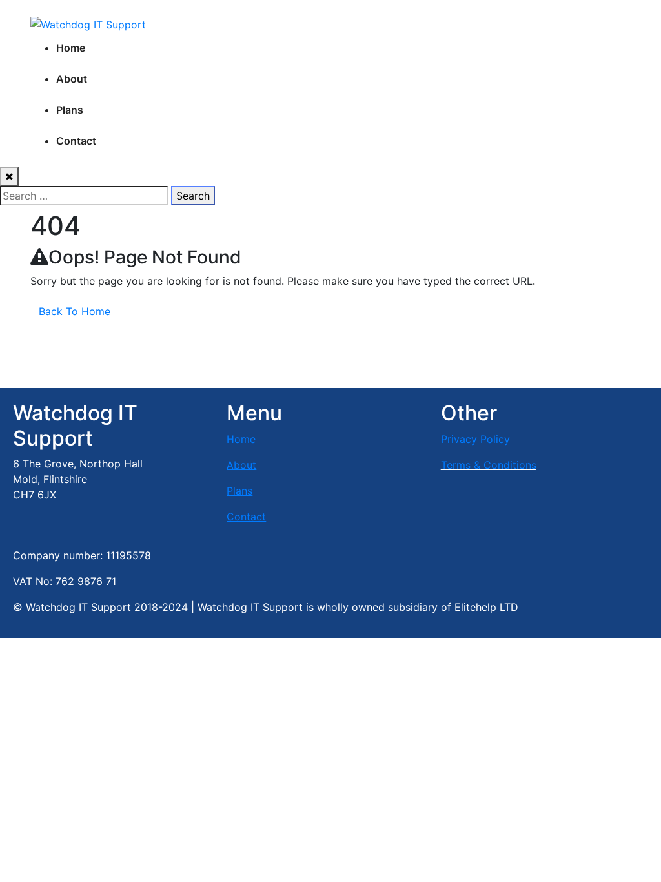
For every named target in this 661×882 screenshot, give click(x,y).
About (71, 78)
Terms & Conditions (488, 464)
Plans (69, 109)
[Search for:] (84, 195)
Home (70, 47)
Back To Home (74, 311)
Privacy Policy (475, 439)
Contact (76, 140)
